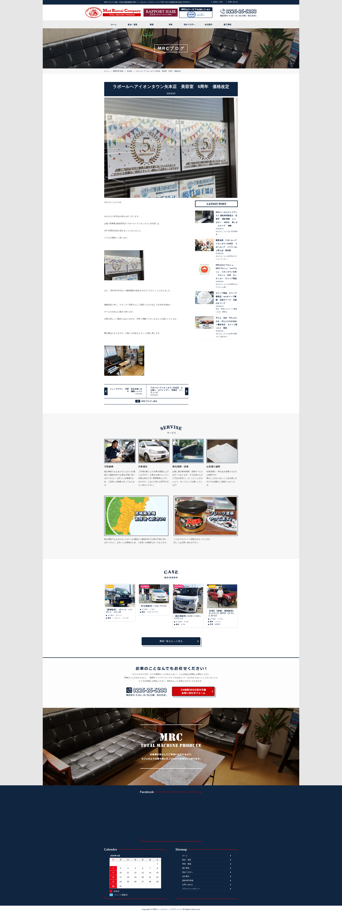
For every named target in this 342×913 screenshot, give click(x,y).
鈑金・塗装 (132, 24)
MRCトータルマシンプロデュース (167, 909)
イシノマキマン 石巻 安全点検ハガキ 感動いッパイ (126, 391)
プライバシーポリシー (191, 889)
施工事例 (227, 24)
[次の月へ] (157, 856)
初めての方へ (189, 24)
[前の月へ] (142, 856)
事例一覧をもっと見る (171, 641)
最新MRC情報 (118, 71)
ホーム (114, 24)
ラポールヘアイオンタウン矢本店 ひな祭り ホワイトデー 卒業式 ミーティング (166, 391)
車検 (171, 24)
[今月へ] (150, 856)
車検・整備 (186, 864)
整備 (152, 24)
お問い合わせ (233, 2)
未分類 (129, 71)
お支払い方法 (218, 2)
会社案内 (208, 24)
